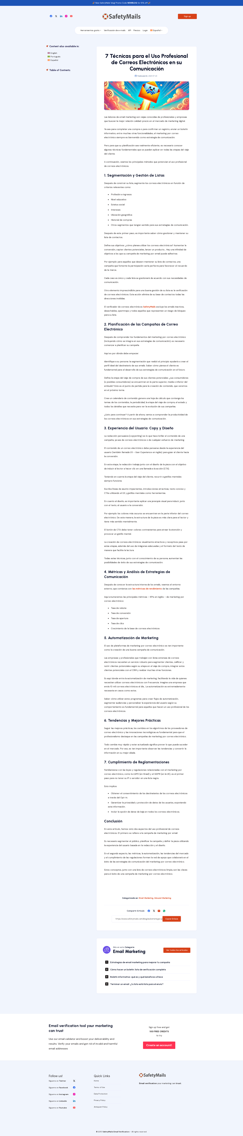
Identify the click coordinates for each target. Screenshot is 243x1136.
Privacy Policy (99, 1100)
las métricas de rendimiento (147, 588)
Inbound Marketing (162, 898)
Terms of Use (99, 1087)
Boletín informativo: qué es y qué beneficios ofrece (136, 977)
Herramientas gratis (89, 30)
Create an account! (159, 1045)
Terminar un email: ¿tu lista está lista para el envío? (136, 984)
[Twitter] (56, 16)
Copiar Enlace (171, 919)
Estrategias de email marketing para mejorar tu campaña (140, 962)
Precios (137, 30)
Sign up (187, 16)
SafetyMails (149, 306)
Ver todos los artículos (177, 950)
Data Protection (101, 1094)
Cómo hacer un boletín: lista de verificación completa (138, 969)
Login (145, 30)
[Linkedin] (61, 16)
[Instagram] (66, 16)
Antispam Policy (101, 1107)
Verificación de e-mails (114, 30)
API (129, 30)
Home (96, 1081)
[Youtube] (71, 16)
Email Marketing (146, 898)
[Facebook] (51, 16)
